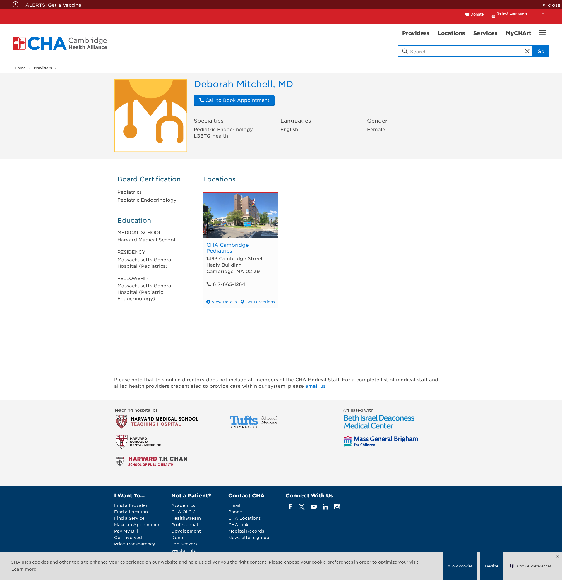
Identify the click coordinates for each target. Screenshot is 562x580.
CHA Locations (244, 518)
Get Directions (260, 301)
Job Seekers (184, 543)
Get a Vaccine (65, 5)
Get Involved (128, 537)
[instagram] (337, 507)
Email (234, 505)
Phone (235, 511)
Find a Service (129, 518)
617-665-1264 (228, 284)
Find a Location (131, 511)
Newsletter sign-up (248, 537)
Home (20, 68)
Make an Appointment (138, 524)
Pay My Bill (126, 530)
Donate (477, 14)
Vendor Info (184, 550)
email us (315, 386)
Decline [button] (491, 566)
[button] (531, 566)
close (554, 5)
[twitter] (301, 507)
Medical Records (246, 530)
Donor (178, 537)
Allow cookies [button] (460, 566)
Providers (43, 67)
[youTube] (313, 507)
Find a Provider (131, 505)
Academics (183, 505)
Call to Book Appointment (237, 100)
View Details (224, 301)
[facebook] (290, 507)
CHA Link (238, 524)
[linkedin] (325, 507)
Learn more (23, 569)
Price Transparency (134, 543)
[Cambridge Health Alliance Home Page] (61, 43)
